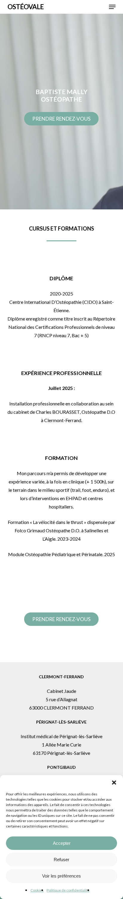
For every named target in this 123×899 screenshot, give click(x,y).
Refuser (61, 859)
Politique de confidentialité (68, 890)
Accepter (61, 843)
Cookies (37, 890)
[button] (114, 783)
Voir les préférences (61, 875)
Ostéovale (25, 7)
